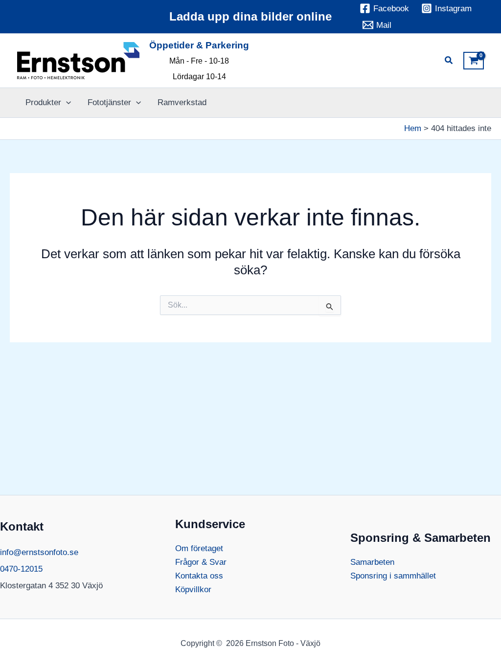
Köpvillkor (193, 589)
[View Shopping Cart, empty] (473, 60)
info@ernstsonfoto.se (39, 552)
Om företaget (199, 548)
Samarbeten (372, 562)
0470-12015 (21, 569)
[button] (449, 62)
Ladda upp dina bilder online (250, 16)
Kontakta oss (199, 575)
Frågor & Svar (201, 562)
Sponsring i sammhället (393, 575)
